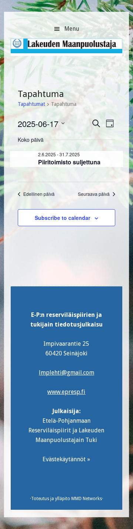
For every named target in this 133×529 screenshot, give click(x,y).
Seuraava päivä (94, 194)
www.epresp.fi (66, 391)
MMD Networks (86, 498)
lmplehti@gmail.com (66, 372)
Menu (71, 28)
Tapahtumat (31, 104)
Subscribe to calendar (62, 217)
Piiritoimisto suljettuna (69, 162)
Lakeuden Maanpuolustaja (66, 50)
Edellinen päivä (39, 194)
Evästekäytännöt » (66, 459)
